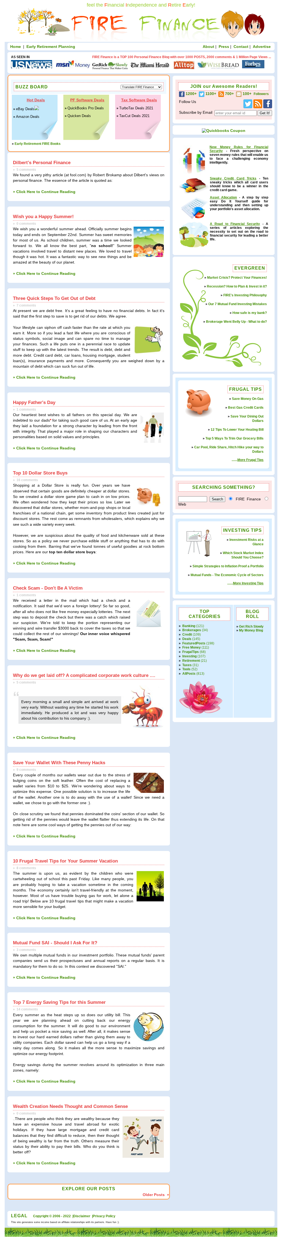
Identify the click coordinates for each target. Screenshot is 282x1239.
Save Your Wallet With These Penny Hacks (59, 762)
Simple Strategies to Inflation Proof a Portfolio (228, 566)
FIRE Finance (248, 499)
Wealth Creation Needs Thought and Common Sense (70, 1106)
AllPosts (189, 674)
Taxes (187, 665)
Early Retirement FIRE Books (38, 144)
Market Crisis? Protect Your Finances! (237, 278)
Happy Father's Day (34, 402)
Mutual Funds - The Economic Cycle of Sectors (227, 575)
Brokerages (192, 630)
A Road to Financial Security (235, 224)
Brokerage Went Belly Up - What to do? (236, 322)
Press (224, 46)
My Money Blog (251, 630)
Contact (241, 46)
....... (248, 460)
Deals (187, 639)
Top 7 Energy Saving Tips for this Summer (59, 1002)
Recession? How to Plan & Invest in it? (237, 286)
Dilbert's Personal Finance (41, 162)
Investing (189, 656)
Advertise (262, 46)
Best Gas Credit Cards (246, 408)
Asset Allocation (223, 197)
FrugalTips (191, 652)
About (208, 46)
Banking (189, 626)
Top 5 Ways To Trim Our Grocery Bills (234, 438)
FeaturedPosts (194, 643)
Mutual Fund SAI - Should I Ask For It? (55, 942)
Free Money (192, 647)
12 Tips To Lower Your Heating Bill (237, 430)
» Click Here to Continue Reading (44, 191)
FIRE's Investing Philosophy (245, 295)
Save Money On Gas (248, 399)
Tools (186, 669)
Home (15, 46)
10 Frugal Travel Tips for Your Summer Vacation (65, 861)
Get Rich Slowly (251, 626)
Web (182, 504)
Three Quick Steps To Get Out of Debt (54, 298)
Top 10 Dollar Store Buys (40, 473)
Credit (187, 634)
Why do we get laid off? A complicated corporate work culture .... (84, 675)
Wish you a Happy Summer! (43, 216)
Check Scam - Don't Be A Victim (48, 588)
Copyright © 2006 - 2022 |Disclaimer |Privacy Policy (74, 1216)
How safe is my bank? (249, 313)
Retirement (191, 661)
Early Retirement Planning (50, 46)
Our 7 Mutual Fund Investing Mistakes (237, 304)
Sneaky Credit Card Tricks (233, 178)
